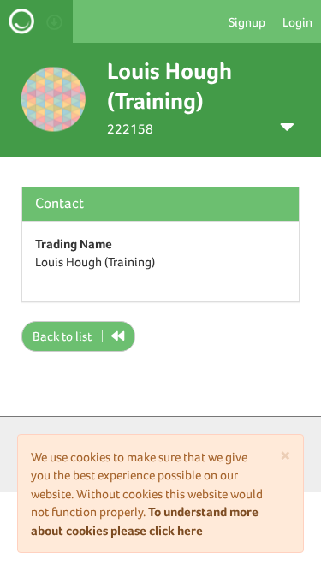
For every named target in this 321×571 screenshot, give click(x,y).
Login (297, 22)
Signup (247, 22)
